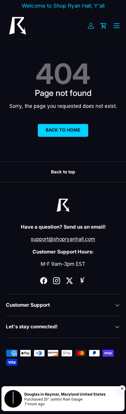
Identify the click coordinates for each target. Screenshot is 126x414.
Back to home (63, 130)
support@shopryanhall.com (63, 239)
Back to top (63, 172)
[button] (103, 25)
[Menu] (116, 25)
